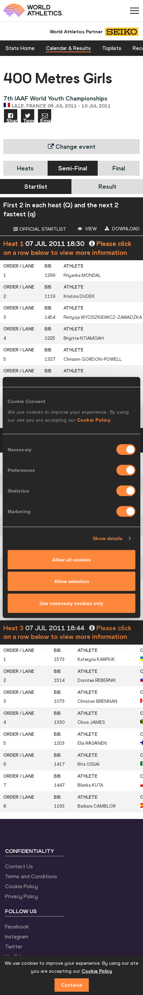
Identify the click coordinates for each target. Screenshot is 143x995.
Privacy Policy (21, 896)
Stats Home (20, 48)
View (90, 229)
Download (125, 229)
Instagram (16, 936)
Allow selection (71, 581)
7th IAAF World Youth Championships (55, 98)
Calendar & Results (68, 48)
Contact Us (19, 866)
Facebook (17, 926)
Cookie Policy (94, 419)
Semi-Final (72, 168)
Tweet (28, 120)
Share (11, 120)
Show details (107, 538)
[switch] (125, 470)
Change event (74, 146)
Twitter (13, 946)
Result (107, 186)
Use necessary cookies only (71, 603)
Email (45, 120)
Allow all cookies (71, 559)
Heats (25, 168)
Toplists (111, 48)
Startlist (35, 186)
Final (118, 168)
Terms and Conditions (31, 876)
